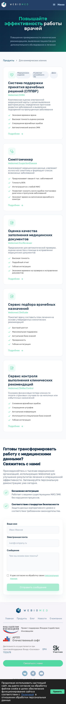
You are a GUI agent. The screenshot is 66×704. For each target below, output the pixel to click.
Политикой (27, 694)
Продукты (8, 60)
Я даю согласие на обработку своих (34, 577)
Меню (61, 4)
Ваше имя (12, 524)
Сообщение (13, 550)
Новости (42, 618)
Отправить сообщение (33, 587)
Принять (57, 691)
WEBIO (19, 4)
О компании (56, 618)
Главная (9, 618)
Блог (32, 618)
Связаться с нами (33, 663)
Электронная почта (17, 537)
